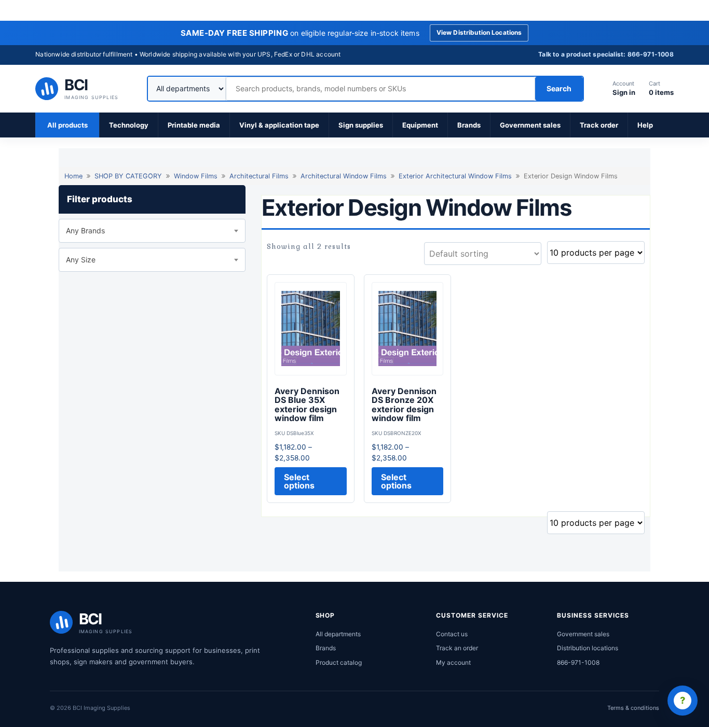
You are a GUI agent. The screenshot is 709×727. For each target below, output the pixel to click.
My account (453, 662)
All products (67, 125)
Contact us (452, 634)
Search (559, 88)
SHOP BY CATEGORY (128, 176)
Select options (299, 481)
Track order (599, 125)
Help (645, 125)
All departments (338, 634)
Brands (469, 125)
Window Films (195, 176)
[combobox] (152, 231)
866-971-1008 (578, 662)
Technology (128, 125)
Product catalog (339, 662)
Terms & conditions (633, 707)
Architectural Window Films (344, 176)
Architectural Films (259, 176)
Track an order (457, 648)
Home (73, 176)
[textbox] (152, 230)
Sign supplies (360, 125)
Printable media (194, 125)
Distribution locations (587, 648)
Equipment (420, 125)
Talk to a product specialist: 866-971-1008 (606, 54)
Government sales (530, 125)
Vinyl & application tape (279, 125)
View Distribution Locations (479, 32)
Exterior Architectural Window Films (455, 176)
